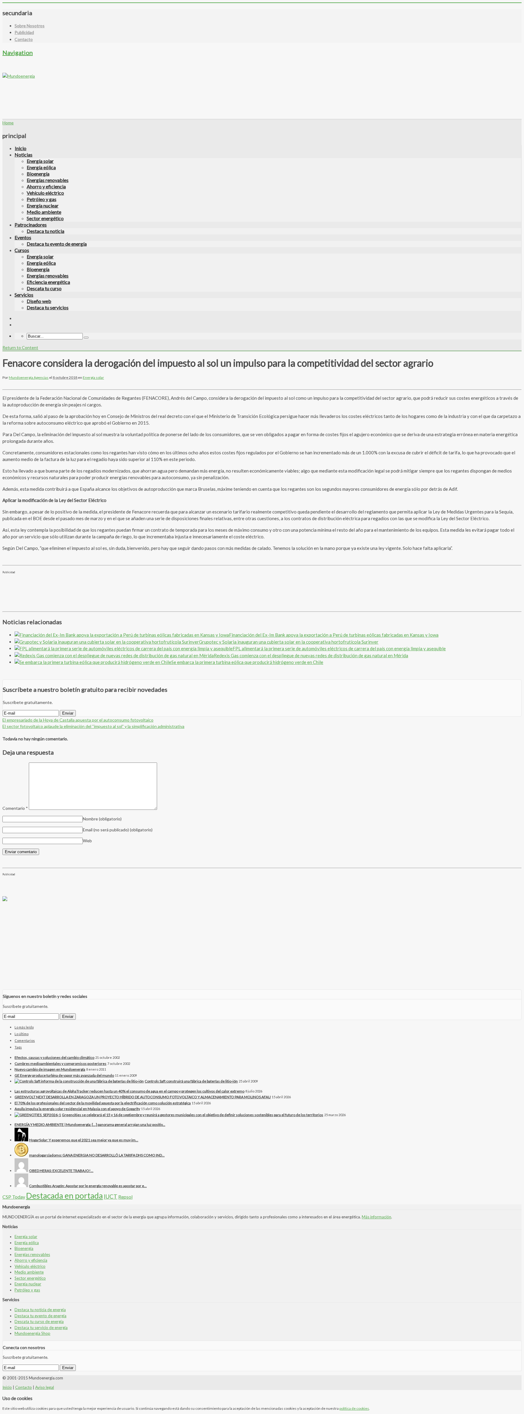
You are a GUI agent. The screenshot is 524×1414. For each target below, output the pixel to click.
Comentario (15, 808)
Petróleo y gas (41, 199)
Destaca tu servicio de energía (41, 1327)
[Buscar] (86, 337)
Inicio (20, 148)
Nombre (102, 818)
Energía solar (40, 161)
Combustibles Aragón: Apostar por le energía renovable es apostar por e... (88, 1185)
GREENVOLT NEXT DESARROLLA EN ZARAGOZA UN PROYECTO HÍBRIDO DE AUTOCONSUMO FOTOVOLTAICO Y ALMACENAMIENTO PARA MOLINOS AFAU (143, 1097)
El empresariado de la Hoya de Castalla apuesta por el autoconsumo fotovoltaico (77, 719)
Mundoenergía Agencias (29, 377)
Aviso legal (44, 1387)
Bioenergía (38, 174)
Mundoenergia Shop (32, 1333)
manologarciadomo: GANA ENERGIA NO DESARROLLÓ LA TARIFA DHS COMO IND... (97, 1155)
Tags (18, 1047)
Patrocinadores (31, 224)
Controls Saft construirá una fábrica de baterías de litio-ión (191, 1081)
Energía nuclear (43, 205)
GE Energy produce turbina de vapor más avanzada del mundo (64, 1075)
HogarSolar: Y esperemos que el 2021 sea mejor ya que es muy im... (83, 1140)
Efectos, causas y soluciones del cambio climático (54, 1057)
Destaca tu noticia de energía (40, 1309)
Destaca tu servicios (48, 307)
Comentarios (25, 1040)
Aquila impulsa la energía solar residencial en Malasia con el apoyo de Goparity (77, 1108)
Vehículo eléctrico (45, 193)
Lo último (22, 1034)
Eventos (23, 237)
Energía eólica (41, 167)
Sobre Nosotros (30, 25)
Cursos (22, 250)
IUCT (110, 1196)
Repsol (125, 1197)
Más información (376, 1216)
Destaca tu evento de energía (57, 244)
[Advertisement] (112, 92)
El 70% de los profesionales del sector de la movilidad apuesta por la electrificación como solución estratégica (103, 1103)
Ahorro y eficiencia (46, 186)
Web (87, 840)
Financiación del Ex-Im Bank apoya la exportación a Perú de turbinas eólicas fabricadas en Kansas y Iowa (333, 635)
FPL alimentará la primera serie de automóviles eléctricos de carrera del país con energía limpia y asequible (339, 648)
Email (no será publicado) (118, 829)
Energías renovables (48, 180)
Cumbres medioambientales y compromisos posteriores (60, 1063)
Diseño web (39, 301)
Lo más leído (24, 1027)
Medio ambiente (44, 212)
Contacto (24, 39)
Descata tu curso (44, 288)
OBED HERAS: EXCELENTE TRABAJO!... (61, 1170)
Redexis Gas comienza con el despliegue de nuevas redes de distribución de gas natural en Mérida (311, 655)
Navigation (17, 52)
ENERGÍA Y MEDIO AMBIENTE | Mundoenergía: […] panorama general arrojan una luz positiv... (90, 1124)
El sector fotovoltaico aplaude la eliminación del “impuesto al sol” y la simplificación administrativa (93, 726)
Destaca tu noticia (45, 231)
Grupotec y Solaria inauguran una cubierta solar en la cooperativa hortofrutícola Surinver (288, 642)
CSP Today (13, 1197)
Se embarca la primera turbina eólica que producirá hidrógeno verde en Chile (247, 662)
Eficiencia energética (48, 282)
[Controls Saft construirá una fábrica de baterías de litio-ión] (79, 1081)
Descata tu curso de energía (39, 1321)
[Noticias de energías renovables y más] (18, 76)
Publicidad (24, 32)
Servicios (24, 295)
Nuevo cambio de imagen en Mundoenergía (50, 1069)
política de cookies (354, 1408)
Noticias (23, 154)
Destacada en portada (64, 1195)
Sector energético (45, 218)
